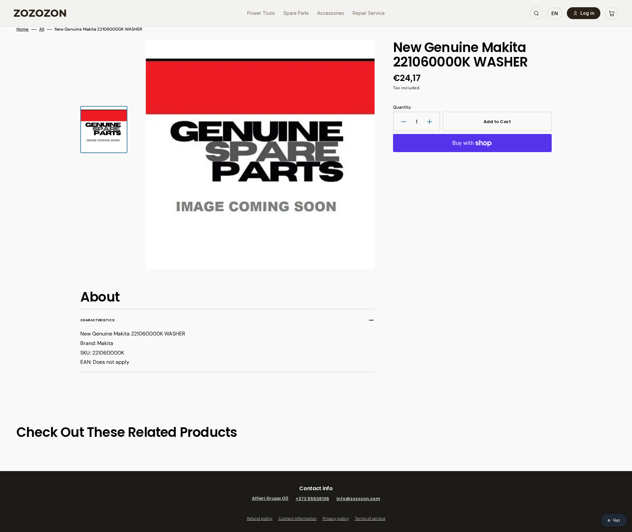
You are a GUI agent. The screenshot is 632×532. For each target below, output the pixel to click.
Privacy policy (336, 518)
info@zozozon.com (358, 498)
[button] (611, 13)
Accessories (330, 13)
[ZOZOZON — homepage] (40, 13)
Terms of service (370, 518)
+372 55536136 (312, 498)
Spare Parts (296, 13)
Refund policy (260, 518)
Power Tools (261, 13)
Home (22, 29)
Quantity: (402, 107)
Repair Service (369, 13)
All (41, 29)
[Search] (536, 13)
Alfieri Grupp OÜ (270, 498)
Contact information (297, 518)
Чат (616, 520)
